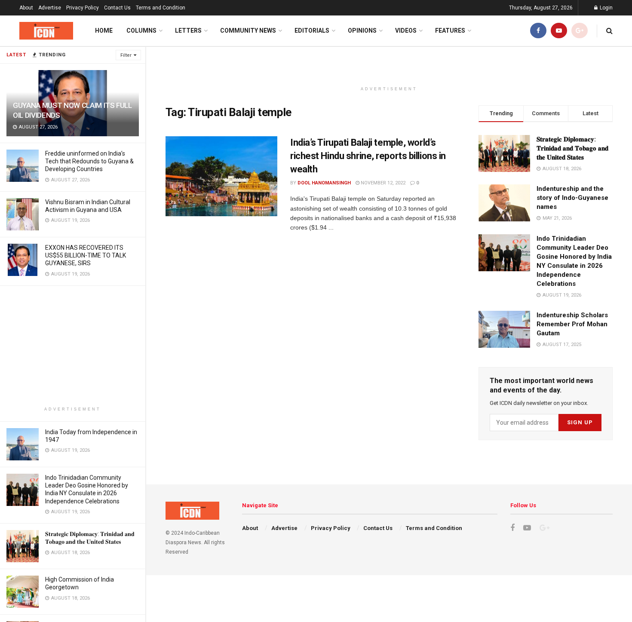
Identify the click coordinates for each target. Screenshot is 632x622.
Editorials (312, 30)
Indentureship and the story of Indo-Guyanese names (572, 198)
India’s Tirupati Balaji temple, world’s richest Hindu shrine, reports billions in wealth (368, 156)
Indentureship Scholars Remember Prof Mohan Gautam (572, 324)
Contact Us (117, 8)
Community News (248, 30)
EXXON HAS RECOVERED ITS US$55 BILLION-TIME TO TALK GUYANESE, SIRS (85, 255)
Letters (188, 30)
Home (104, 30)
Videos (406, 30)
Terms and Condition (160, 8)
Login (605, 8)
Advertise (49, 8)
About (26, 8)
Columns (141, 30)
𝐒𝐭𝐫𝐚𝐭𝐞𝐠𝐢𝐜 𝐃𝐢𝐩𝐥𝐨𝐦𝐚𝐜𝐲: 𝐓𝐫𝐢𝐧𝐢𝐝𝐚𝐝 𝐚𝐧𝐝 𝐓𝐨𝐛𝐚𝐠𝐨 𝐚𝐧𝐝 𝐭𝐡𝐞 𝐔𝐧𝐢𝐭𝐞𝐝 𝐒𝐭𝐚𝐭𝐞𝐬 (572, 148)
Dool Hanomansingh (324, 183)
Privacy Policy (82, 8)
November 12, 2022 (382, 183)
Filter (126, 55)
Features (450, 30)
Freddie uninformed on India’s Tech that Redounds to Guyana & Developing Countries (89, 161)
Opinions (362, 30)
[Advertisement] (72, 346)
